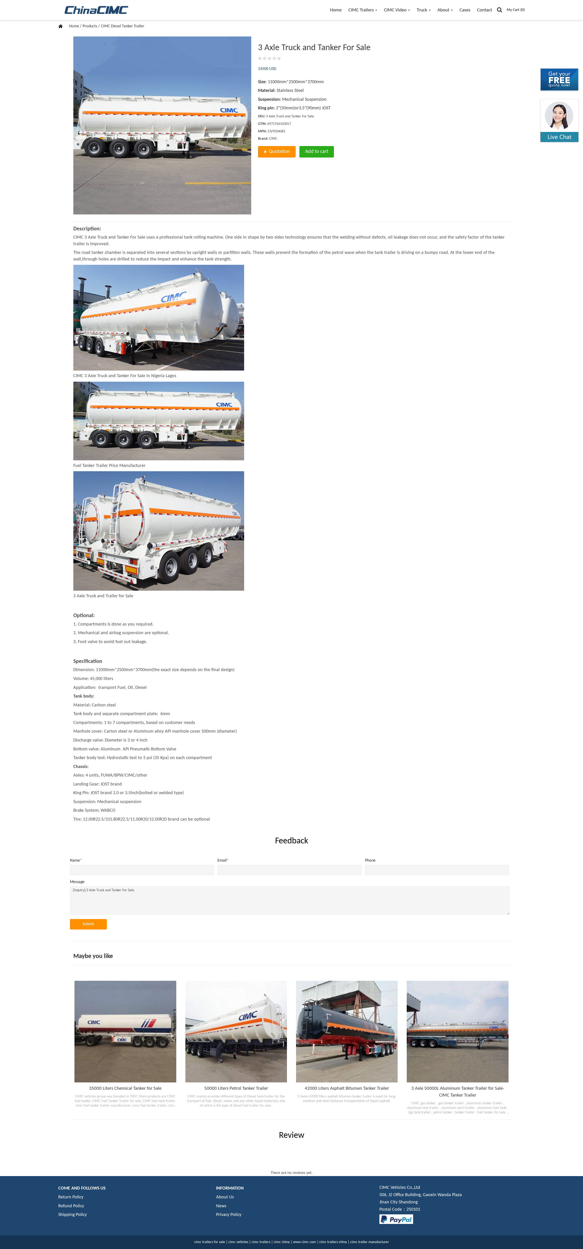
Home (336, 10)
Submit (88, 924)
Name (76, 860)
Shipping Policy (72, 1215)
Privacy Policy (228, 1215)
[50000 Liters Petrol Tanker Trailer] (236, 1031)
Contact (484, 10)
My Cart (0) (516, 10)
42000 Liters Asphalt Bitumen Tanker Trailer (347, 1088)
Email (223, 860)
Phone (370, 860)
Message (77, 882)
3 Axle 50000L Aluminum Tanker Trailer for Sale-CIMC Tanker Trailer (457, 1092)
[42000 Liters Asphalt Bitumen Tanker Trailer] (347, 1031)
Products (90, 26)
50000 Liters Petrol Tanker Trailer (236, 1088)
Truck (422, 10)
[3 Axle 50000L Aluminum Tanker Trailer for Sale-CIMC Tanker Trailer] (457, 1031)
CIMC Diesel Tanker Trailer (122, 26)
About (443, 10)
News (221, 1206)
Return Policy (70, 1197)
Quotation (279, 151)
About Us (225, 1197)
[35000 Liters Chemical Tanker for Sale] (125, 1031)
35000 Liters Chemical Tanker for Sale (125, 1088)
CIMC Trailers (361, 10)
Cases (465, 10)
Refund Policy (71, 1206)
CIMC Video (396, 10)
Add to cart (316, 151)
